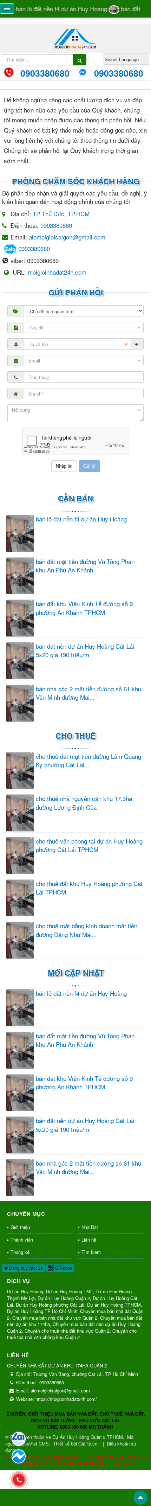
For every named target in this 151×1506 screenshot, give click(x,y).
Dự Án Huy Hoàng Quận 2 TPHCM (87, 1437)
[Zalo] (19, 1439)
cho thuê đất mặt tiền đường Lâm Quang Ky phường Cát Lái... (88, 760)
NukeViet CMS (34, 1443)
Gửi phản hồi (75, 292)
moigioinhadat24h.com (57, 272)
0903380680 (56, 225)
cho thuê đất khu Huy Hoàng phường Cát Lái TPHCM (89, 887)
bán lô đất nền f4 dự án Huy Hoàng (81, 519)
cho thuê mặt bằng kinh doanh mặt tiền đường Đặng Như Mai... (86, 930)
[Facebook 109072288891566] (19, 1456)
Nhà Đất (89, 1227)
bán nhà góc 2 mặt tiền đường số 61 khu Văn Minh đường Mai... (88, 693)
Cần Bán (75, 498)
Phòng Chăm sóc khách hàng (75, 181)
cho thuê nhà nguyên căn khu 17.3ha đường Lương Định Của (84, 802)
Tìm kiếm (91, 1252)
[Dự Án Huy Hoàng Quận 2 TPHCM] (76, 37)
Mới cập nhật (76, 972)
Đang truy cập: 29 (25, 1268)
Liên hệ (88, 1239)
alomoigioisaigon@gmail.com (67, 236)
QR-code (63, 1268)
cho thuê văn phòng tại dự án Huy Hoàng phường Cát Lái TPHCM (89, 845)
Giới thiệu (20, 1227)
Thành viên (22, 1239)
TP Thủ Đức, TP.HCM (61, 213)
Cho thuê (75, 735)
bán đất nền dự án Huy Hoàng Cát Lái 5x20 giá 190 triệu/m (85, 650)
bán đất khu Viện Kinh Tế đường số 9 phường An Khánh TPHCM (84, 608)
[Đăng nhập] (137, 344)
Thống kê (20, 1252)
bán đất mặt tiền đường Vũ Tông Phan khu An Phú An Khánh (85, 565)
